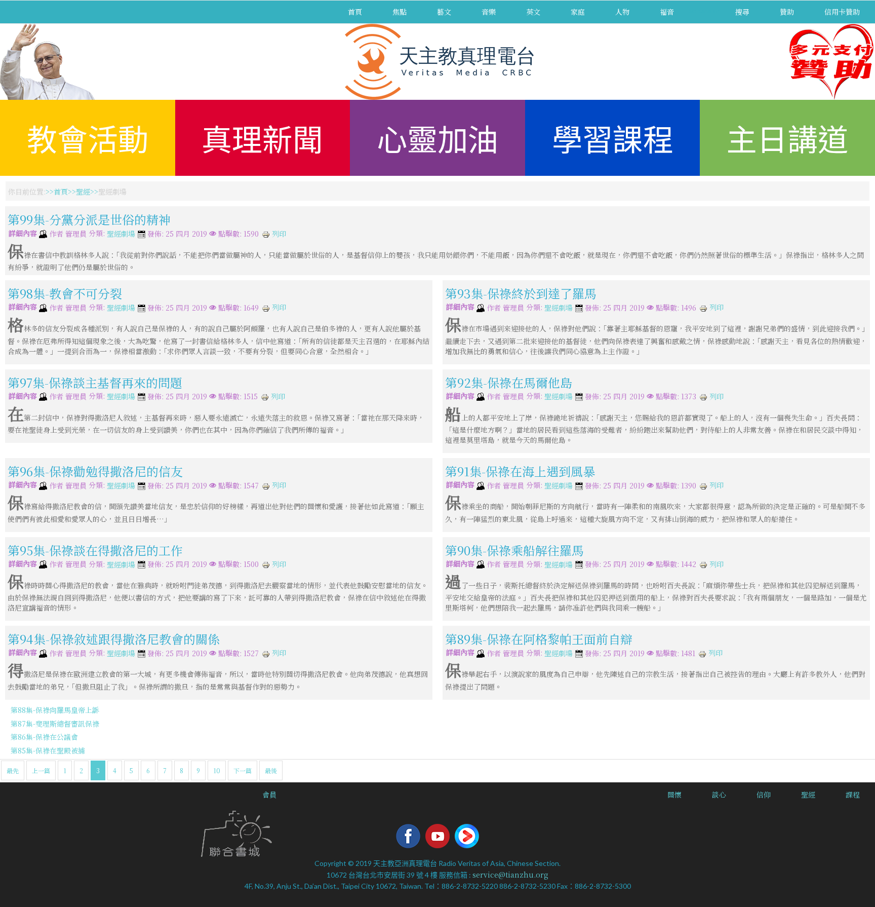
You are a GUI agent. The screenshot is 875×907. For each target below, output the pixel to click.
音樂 (489, 12)
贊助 (787, 12)
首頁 (355, 12)
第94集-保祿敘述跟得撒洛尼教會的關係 (114, 639)
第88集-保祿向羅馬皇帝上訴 (55, 710)
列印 (278, 234)
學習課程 (612, 138)
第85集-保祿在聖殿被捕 (48, 750)
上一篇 (41, 770)
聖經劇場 (121, 234)
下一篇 (242, 770)
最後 (271, 770)
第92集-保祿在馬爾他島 (508, 382)
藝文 (444, 12)
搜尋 (742, 12)
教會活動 (87, 138)
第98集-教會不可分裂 (65, 293)
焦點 (399, 12)
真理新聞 (262, 138)
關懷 (674, 794)
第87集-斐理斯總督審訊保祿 (55, 724)
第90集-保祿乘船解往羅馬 (514, 549)
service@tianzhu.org (510, 875)
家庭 (578, 12)
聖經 (83, 191)
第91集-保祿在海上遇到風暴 (520, 471)
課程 (853, 794)
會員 (269, 794)
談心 (719, 794)
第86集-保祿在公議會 (44, 737)
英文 (533, 12)
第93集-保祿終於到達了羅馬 (520, 293)
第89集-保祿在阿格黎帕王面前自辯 (538, 639)
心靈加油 (437, 138)
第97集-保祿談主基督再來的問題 (95, 382)
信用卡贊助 (842, 12)
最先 (13, 770)
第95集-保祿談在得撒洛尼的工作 (95, 549)
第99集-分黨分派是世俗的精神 (89, 219)
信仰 (764, 794)
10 (216, 770)
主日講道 (787, 138)
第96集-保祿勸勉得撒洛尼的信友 (95, 471)
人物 (622, 12)
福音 (667, 12)
